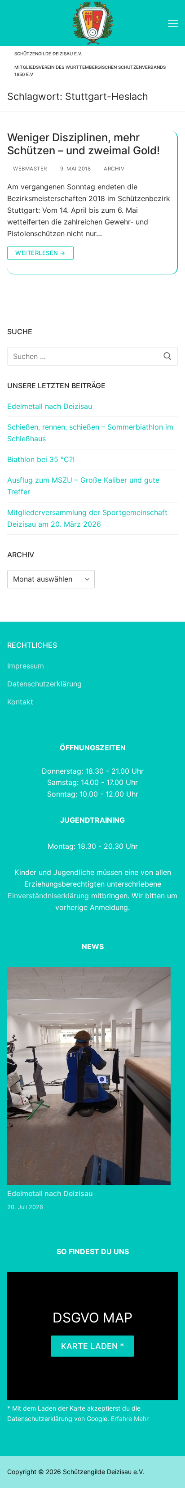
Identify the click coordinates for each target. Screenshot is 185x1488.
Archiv (113, 169)
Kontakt (20, 701)
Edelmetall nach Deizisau (49, 406)
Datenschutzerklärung (44, 683)
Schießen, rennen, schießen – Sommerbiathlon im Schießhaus (90, 432)
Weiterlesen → (40, 252)
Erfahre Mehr (130, 1418)
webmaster (29, 169)
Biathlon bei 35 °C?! (41, 459)
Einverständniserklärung (49, 895)
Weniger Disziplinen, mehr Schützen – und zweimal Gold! (83, 144)
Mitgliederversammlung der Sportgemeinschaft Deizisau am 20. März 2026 (87, 518)
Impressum (25, 665)
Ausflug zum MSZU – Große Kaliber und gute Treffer (83, 485)
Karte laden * (92, 1346)
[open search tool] (157, 23)
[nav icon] (173, 22)
